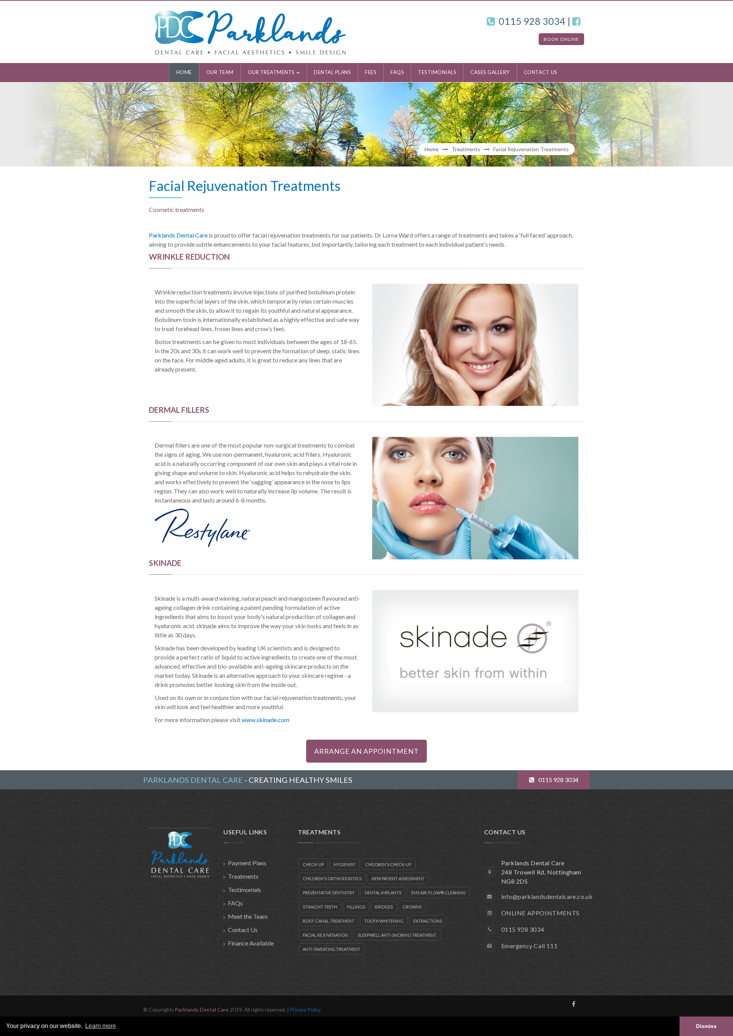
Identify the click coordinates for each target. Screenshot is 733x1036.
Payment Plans (247, 862)
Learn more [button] (100, 1026)
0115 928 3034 (532, 21)
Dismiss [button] (706, 1026)
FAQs (235, 903)
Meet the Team (248, 916)
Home (432, 149)
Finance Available (251, 943)
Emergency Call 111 (529, 945)
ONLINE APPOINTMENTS (540, 912)
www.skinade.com (265, 719)
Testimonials (244, 889)
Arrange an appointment (366, 751)
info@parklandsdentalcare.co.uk (547, 896)
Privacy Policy (305, 1010)
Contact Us (243, 929)
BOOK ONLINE (561, 39)
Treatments (466, 149)
